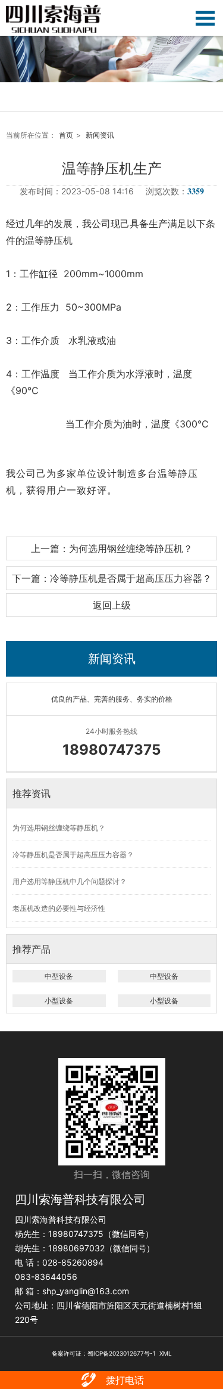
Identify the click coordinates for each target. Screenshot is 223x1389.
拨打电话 (125, 1380)
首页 (66, 135)
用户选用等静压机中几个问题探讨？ (69, 881)
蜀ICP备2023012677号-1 (121, 1353)
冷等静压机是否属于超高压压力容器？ (73, 854)
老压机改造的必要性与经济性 (58, 908)
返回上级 (112, 605)
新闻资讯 (100, 135)
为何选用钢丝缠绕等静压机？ (58, 827)
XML (165, 1353)
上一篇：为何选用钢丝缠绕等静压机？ (112, 548)
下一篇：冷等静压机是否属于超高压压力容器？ (112, 578)
